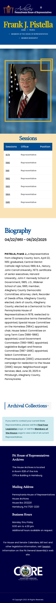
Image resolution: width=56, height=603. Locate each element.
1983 (8, 186)
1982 (8, 178)
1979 (8, 154)
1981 (7, 170)
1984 (8, 194)
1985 (8, 202)
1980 (8, 162)
